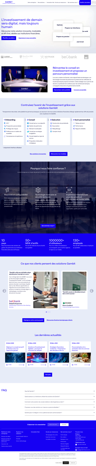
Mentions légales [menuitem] (65, 443)
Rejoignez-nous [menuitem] (64, 439)
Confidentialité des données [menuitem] (65, 449)
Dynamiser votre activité (62, 90)
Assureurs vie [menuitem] (4, 444)
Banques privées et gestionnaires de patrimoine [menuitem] (6, 440)
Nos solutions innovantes (38, 154)
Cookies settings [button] (59, 462)
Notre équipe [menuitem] (64, 434)
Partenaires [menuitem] (63, 441)
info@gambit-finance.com (83, 449)
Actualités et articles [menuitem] (51, 439)
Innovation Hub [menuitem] (50, 2)
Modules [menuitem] (18, 438)
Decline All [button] (73, 462)
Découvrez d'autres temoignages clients (59, 320)
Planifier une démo (9, 38)
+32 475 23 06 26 (79, 440)
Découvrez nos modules (58, 154)
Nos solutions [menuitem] (41, 2)
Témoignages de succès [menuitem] (52, 434)
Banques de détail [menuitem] (5, 436)
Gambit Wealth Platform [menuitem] (22, 436)
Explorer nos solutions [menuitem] (19, 432)
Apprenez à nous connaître (27, 38)
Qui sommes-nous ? (48, 225)
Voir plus (48, 374)
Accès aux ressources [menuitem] (60, 2)
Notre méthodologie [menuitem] (21, 441)
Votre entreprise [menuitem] (32, 2)
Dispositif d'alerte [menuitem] (65, 446)
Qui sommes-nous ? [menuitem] (73, 2)
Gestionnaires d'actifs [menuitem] (6, 446)
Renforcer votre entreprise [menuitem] (5, 432)
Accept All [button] (66, 462)
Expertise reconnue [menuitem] (50, 437)
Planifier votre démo (85, 2)
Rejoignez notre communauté (33, 320)
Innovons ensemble (80, 90)
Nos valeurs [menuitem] (63, 437)
